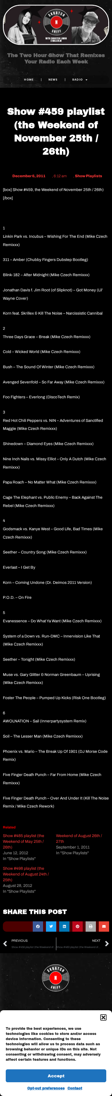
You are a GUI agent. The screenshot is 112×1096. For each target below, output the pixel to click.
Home (29, 79)
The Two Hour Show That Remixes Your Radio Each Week (56, 58)
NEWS (53, 79)
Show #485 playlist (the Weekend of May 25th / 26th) (23, 841)
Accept (56, 1076)
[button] (103, 1017)
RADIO (77, 79)
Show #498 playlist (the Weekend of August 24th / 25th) (26, 874)
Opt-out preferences (46, 1088)
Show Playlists (88, 176)
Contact (74, 1088)
